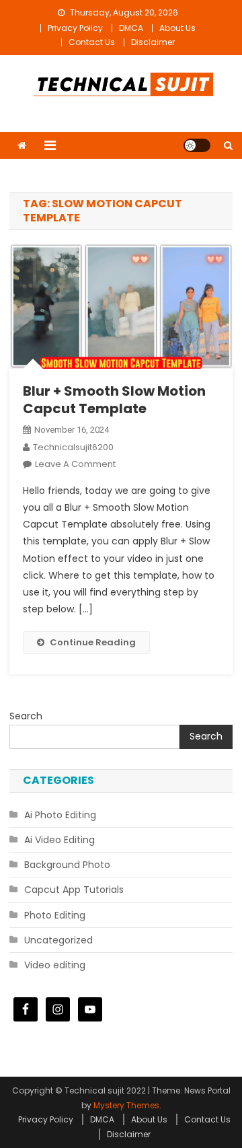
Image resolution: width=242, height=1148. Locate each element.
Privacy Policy (75, 28)
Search (25, 716)
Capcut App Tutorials (74, 889)
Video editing (54, 965)
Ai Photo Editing (60, 815)
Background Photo (67, 864)
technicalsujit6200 (73, 447)
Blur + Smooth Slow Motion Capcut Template (114, 400)
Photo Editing (54, 915)
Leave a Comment (75, 464)
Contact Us (92, 42)
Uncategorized (58, 940)
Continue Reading (93, 642)
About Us (177, 28)
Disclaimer (153, 42)
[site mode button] (197, 145)
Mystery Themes (126, 1105)
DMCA (131, 28)
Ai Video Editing (59, 840)
